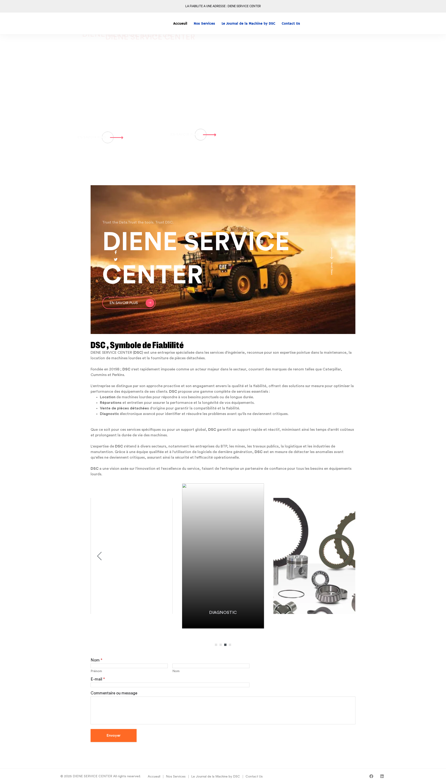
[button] (216, 645)
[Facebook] (371, 776)
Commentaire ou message (114, 693)
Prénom (96, 671)
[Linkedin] (382, 776)
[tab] (359, 76)
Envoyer (114, 735)
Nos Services (176, 776)
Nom (176, 671)
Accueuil (154, 776)
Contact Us (254, 776)
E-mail (98, 679)
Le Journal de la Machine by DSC (215, 776)
